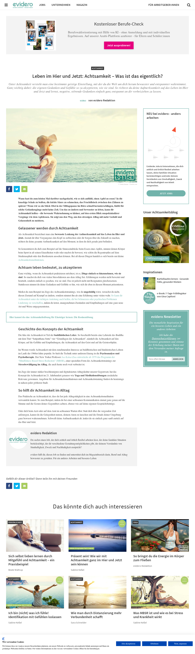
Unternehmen (60, 5)
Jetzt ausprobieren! (119, 45)
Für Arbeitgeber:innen (163, 5)
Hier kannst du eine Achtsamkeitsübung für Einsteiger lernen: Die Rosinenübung (51, 317)
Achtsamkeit (97, 68)
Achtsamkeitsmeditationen (31, 259)
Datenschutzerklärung (164, 338)
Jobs (42, 5)
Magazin (81, 5)
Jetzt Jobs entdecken (166, 194)
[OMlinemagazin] (166, 262)
